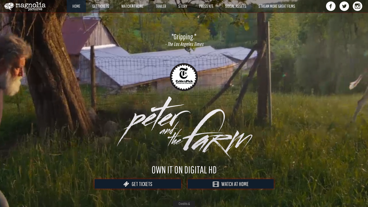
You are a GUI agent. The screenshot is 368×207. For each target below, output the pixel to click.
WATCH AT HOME (234, 184)
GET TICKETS (140, 184)
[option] (184, 40)
